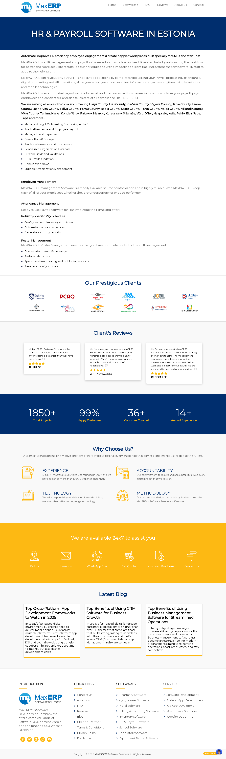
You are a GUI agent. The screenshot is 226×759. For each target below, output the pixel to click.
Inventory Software (132, 716)
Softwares (129, 4)
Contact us (84, 694)
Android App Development (185, 700)
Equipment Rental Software (138, 738)
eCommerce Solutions (181, 711)
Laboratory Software (133, 733)
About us (181, 4)
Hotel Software (129, 705)
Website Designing (179, 716)
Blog (80, 716)
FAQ (148, 4)
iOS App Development (182, 705)
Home (112, 4)
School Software (130, 727)
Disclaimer (84, 738)
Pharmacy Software (132, 694)
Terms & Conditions (90, 727)
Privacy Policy (86, 733)
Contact (198, 4)
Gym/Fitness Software (134, 700)
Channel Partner (89, 722)
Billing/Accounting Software (139, 711)
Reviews (162, 4)
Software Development (182, 694)
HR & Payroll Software (134, 722)
